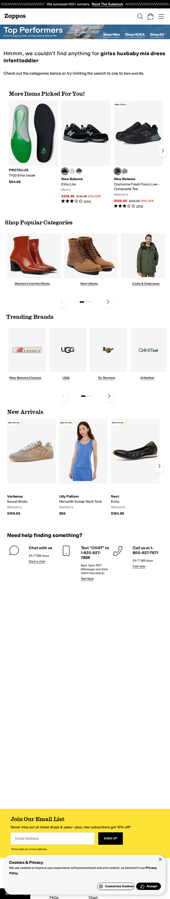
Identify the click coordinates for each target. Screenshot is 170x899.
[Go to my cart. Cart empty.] (150, 16)
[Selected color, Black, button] (64, 171)
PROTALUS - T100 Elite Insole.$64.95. (33, 142)
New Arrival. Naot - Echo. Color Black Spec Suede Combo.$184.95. (135, 467)
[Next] (162, 150)
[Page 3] (89, 302)
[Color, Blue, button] (71, 171)
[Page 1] (82, 302)
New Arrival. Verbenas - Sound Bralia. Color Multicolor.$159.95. (31, 467)
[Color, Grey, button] (79, 171)
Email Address (27, 838)
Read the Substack (107, 4)
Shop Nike (111, 34)
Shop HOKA (135, 34)
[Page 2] (86, 302)
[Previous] (62, 301)
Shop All (157, 34)
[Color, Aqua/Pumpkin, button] (124, 171)
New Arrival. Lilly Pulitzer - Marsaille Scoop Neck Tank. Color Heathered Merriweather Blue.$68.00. (83, 467)
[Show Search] (139, 16)
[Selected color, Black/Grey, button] (117, 171)
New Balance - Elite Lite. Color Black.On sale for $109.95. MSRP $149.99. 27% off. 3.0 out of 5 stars (85, 152)
